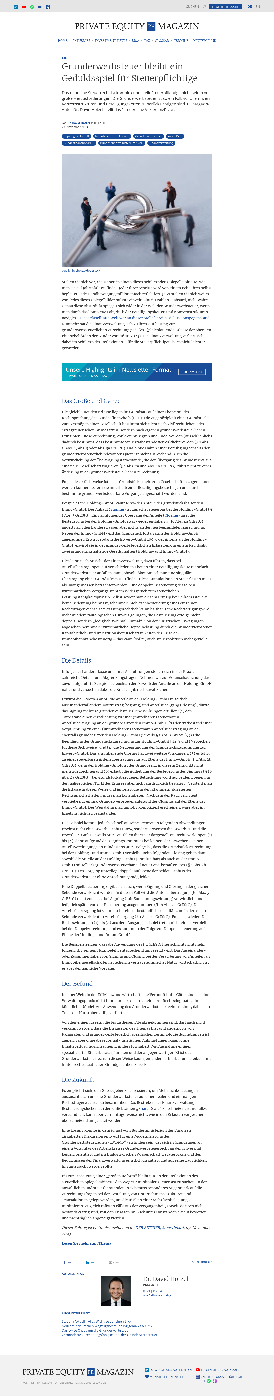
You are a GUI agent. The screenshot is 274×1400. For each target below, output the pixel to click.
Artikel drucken (202, 1262)
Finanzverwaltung (161, 143)
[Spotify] (208, 1381)
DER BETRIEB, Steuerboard (159, 1227)
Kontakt (28, 1382)
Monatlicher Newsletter (40, 7)
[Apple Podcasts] (215, 1381)
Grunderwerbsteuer (148, 136)
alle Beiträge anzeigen (158, 1295)
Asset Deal (175, 136)
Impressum (44, 1382)
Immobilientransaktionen (112, 136)
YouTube (24, 7)
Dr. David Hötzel (78, 123)
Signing (117, 509)
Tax (64, 58)
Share (143, 1108)
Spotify (32, 7)
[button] (72, 1262)
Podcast (48, 7)
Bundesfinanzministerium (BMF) (121, 143)
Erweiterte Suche (225, 7)
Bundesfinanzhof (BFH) (79, 143)
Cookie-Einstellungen (90, 1382)
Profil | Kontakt (153, 1291)
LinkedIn (16, 7)
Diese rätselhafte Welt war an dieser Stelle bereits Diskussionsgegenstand (145, 318)
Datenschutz (64, 1382)
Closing (171, 515)
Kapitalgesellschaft (76, 136)
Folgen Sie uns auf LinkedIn (171, 1370)
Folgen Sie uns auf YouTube (222, 1370)
